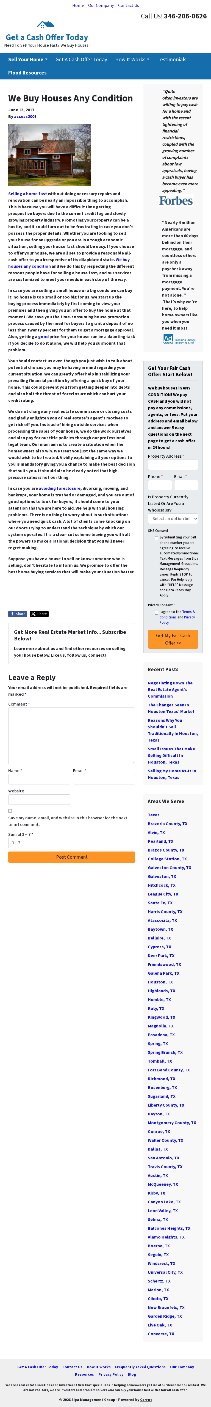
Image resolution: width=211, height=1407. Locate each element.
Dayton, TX (159, 1114)
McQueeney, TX (163, 1184)
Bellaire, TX (159, 938)
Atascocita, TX (162, 920)
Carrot (146, 1399)
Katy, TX (156, 1008)
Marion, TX (158, 1290)
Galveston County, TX (169, 868)
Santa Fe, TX (160, 903)
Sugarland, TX (162, 1096)
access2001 (25, 117)
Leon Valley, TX (163, 1211)
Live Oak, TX (160, 1325)
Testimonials (171, 59)
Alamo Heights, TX (166, 1237)
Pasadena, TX (161, 1035)
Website (16, 791)
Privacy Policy (110, 1374)
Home (78, 5)
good (43, 337)
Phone (155, 477)
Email (79, 771)
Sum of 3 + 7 (20, 834)
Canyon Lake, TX (164, 1202)
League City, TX (163, 894)
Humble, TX (159, 1000)
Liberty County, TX (166, 1105)
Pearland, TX (160, 841)
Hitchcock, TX (162, 885)
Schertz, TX (159, 1281)
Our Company (101, 5)
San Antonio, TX (163, 1158)
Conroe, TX (159, 1132)
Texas (154, 815)
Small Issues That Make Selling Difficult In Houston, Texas (171, 755)
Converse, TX (161, 1334)
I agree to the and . (177, 617)
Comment (19, 704)
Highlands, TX (161, 991)
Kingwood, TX (161, 1017)
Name (15, 771)
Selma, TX (158, 1220)
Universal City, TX (165, 1272)
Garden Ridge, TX (165, 1316)
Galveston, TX (162, 876)
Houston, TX (160, 982)
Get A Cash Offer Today (81, 59)
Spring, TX (158, 1044)
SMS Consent (158, 530)
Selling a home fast (28, 194)
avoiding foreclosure (59, 488)
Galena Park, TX (163, 973)
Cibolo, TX (158, 1299)
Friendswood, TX (164, 964)
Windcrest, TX (161, 1264)
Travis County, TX (165, 1167)
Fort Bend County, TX (169, 1070)
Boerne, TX (159, 1246)
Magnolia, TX (161, 1026)
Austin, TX (158, 1176)
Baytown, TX (160, 929)
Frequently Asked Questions (140, 1367)
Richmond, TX (161, 1079)
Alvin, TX (156, 833)
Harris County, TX (165, 912)
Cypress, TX (159, 947)
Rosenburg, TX (162, 1088)
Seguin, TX (158, 1255)
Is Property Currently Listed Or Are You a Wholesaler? (168, 503)
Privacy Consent (161, 605)
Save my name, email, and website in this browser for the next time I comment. (67, 821)
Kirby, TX (156, 1193)
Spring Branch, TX (165, 1052)
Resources (84, 1374)
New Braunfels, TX (166, 1307)
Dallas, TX (158, 1149)
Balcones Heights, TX (169, 1228)
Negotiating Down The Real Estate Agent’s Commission (170, 689)
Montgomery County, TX (172, 1123)
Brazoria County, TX (167, 824)
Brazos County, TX (166, 850)
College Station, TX (167, 859)
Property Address (166, 456)
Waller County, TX (165, 1140)
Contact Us (128, 5)
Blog (132, 1374)
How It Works (130, 59)
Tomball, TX (160, 1061)
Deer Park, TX (161, 956)
